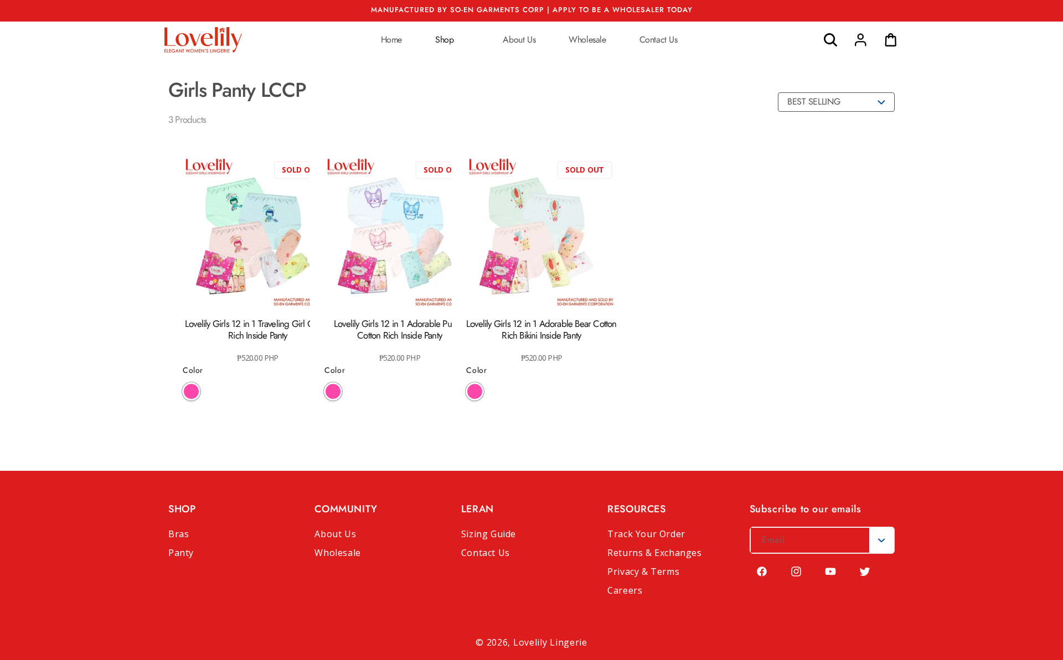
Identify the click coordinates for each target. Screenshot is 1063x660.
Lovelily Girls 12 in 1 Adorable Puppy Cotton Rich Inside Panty (399, 329)
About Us (335, 534)
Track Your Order (646, 534)
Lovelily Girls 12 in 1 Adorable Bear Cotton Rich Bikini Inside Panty (541, 329)
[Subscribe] (881, 540)
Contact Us (485, 553)
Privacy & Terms (643, 571)
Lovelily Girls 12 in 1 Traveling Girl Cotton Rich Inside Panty (258, 329)
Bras (178, 534)
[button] (452, 39)
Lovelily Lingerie (550, 642)
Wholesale (337, 553)
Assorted (191, 391)
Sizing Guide (488, 534)
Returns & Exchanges (654, 553)
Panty (181, 553)
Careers (624, 590)
